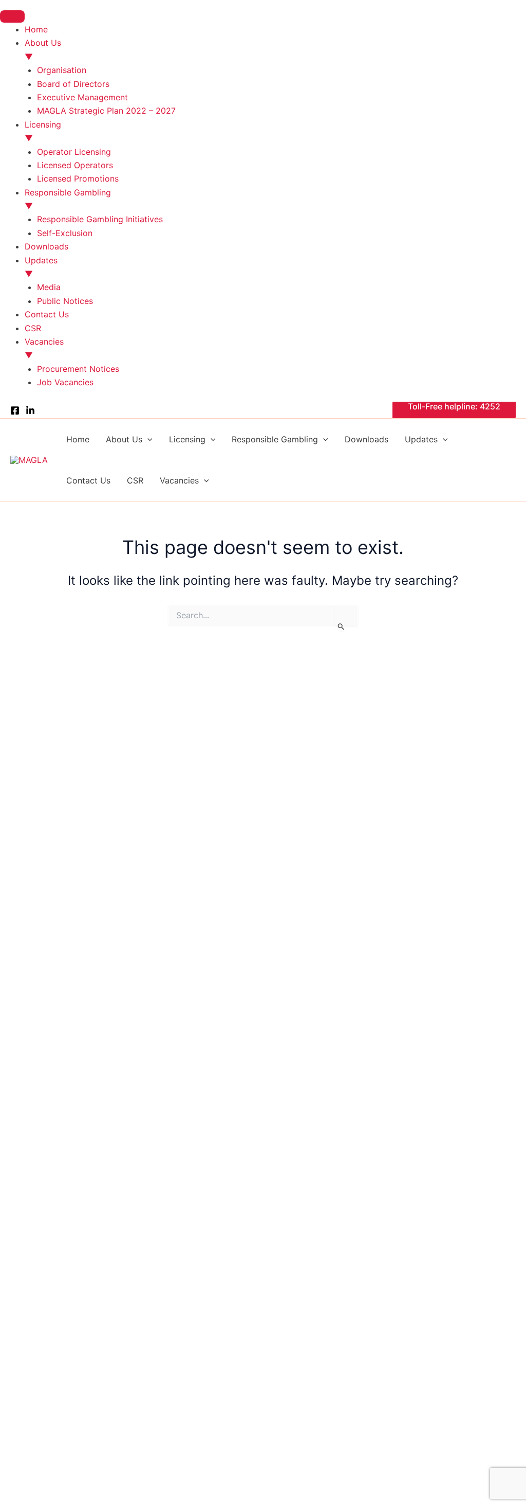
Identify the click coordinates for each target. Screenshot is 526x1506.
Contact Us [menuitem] (47, 314)
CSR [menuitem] (33, 328)
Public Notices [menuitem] (65, 301)
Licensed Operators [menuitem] (75, 165)
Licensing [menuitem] (43, 131)
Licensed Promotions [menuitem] (78, 178)
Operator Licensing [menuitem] (74, 152)
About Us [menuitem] (43, 49)
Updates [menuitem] (41, 267)
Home (77, 439)
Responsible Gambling (275, 439)
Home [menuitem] (36, 29)
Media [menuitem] (49, 287)
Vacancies (179, 480)
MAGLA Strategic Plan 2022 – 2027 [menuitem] (106, 110)
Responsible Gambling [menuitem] (68, 199)
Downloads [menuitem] (46, 246)
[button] (454, 410)
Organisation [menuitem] (61, 70)
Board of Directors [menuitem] (73, 84)
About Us (124, 439)
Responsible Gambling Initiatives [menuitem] (100, 219)
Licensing (187, 439)
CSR (135, 480)
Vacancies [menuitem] (44, 348)
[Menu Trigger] (12, 16)
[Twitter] (30, 410)
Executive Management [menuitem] (82, 97)
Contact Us (88, 480)
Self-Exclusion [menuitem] (64, 233)
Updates (421, 439)
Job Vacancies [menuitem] (65, 382)
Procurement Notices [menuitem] (78, 369)
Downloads (366, 439)
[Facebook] (15, 410)
